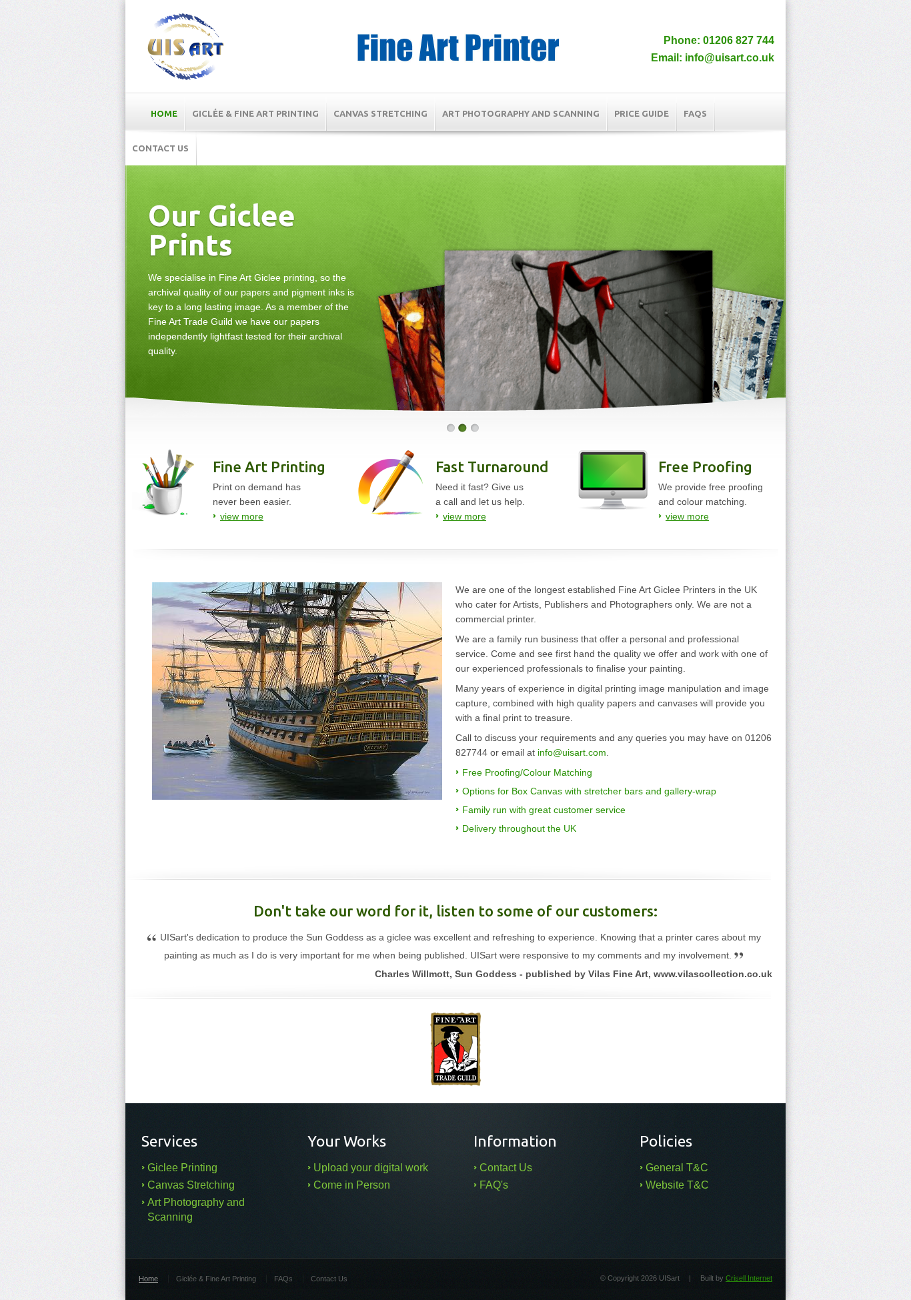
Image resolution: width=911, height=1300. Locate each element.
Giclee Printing (182, 1167)
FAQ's (494, 1185)
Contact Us (506, 1167)
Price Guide (641, 113)
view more (241, 516)
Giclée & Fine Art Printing (255, 113)
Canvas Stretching (380, 113)
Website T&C (677, 1185)
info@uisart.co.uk (729, 57)
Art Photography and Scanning (521, 113)
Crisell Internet (749, 1278)
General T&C (677, 1167)
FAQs (695, 113)
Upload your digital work (370, 1167)
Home (148, 1279)
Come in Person (351, 1185)
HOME (164, 113)
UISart (185, 46)
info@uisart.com (572, 752)
